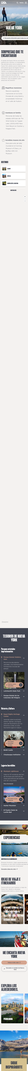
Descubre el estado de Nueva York (15, 968)
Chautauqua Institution (12, 755)
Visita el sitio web (13, 962)
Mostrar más (13, 190)
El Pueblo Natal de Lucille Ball (10, 811)
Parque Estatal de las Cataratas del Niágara (12, 697)
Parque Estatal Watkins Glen (12, 658)
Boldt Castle (8, 750)
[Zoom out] (25, 199)
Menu (21, 3)
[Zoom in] (25, 197)
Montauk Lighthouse (11, 771)
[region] (14, 409)
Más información (8, 783)
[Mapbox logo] (5, 622)
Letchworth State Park (12, 691)
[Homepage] (3, 3)
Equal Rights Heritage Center (12, 715)
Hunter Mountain (10, 806)
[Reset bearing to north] (25, 201)
